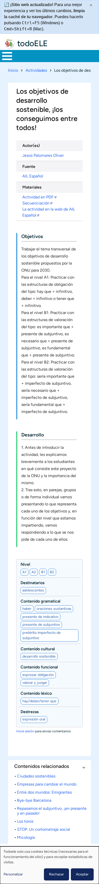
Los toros (25, 821)
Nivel (25, 564)
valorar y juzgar (34, 682)
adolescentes (33, 590)
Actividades (36, 70)
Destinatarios (32, 582)
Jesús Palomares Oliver (43, 155)
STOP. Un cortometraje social (43, 829)
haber (26, 608)
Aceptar (82, 874)
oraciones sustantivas (54, 608)
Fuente (28, 166)
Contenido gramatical (40, 601)
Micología (26, 837)
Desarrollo (32, 435)
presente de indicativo (40, 616)
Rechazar (56, 874)
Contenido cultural (38, 648)
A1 (24, 572)
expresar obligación (38, 674)
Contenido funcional (39, 667)
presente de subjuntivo (41, 624)
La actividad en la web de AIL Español (48, 212)
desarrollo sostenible (39, 656)
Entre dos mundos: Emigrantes (44, 792)
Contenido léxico (36, 693)
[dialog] (49, 865)
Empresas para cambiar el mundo (46, 784)
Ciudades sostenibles (36, 776)
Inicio (13, 70)
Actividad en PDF (38, 197)
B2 (52, 572)
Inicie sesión (25, 731)
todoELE (32, 43)
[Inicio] (9, 43)
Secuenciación (36, 203)
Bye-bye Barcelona (34, 800)
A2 (33, 572)
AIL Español (32, 176)
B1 (43, 572)
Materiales (31, 187)
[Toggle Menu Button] (7, 56)
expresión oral (33, 719)
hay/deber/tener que (39, 701)
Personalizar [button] (13, 874)
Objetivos (32, 236)
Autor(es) (31, 145)
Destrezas (30, 711)
